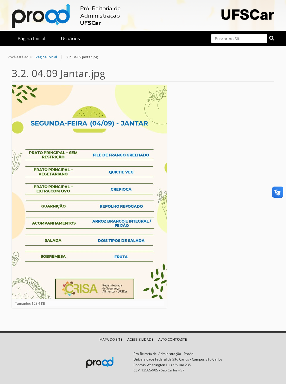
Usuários (70, 38)
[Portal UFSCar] (247, 14)
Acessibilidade (140, 339)
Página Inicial (31, 38)
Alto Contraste (172, 339)
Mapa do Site (110, 339)
